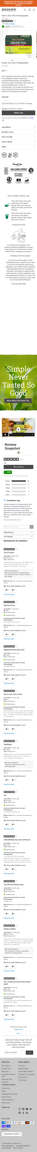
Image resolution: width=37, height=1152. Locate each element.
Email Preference (8, 1100)
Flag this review (9, 594)
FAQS (4, 147)
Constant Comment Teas (9, 1075)
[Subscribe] (29, 1053)
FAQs (3, 1091)
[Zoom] (29, 55)
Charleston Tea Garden (26, 1074)
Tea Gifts (5, 1082)
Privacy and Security (8, 1145)
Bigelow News (23, 1069)
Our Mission (22, 1080)
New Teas (5, 1071)
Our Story (21, 1066)
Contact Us (6, 1088)
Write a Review (10, 23)
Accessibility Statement (23, 1145)
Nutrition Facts (8, 132)
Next (19, 1033)
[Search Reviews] (31, 527)
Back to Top (18, 1029)
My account (6, 1103)
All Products (6, 1066)
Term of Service (6, 1148)
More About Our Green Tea (18, 401)
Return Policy (6, 1097)
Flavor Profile (7, 137)
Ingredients (6, 127)
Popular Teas (6, 1069)
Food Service (23, 1077)
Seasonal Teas (7, 1079)
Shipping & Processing (9, 1094)
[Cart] (29, 10)
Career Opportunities (25, 1071)
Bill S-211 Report (18, 1148)
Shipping (4, 109)
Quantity (5, 97)
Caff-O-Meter (7, 142)
